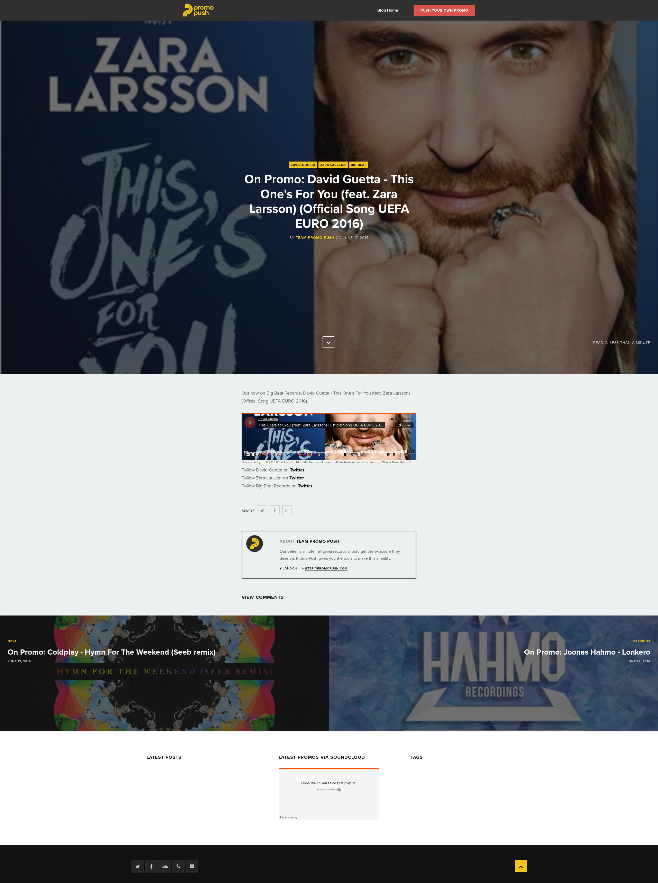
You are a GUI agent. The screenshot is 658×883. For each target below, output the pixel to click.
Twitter (297, 470)
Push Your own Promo (444, 10)
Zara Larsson (333, 165)
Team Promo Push (315, 238)
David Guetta (302, 165)
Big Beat (358, 165)
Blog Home (387, 10)
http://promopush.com (326, 568)
